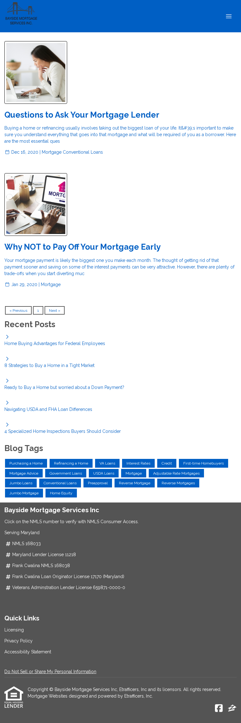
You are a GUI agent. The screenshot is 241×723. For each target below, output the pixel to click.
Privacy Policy (18, 640)
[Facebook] (218, 708)
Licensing (14, 629)
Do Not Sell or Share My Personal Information (50, 671)
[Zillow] (232, 708)
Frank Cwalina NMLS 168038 (41, 565)
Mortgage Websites (48, 696)
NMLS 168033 (26, 543)
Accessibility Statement (27, 651)
